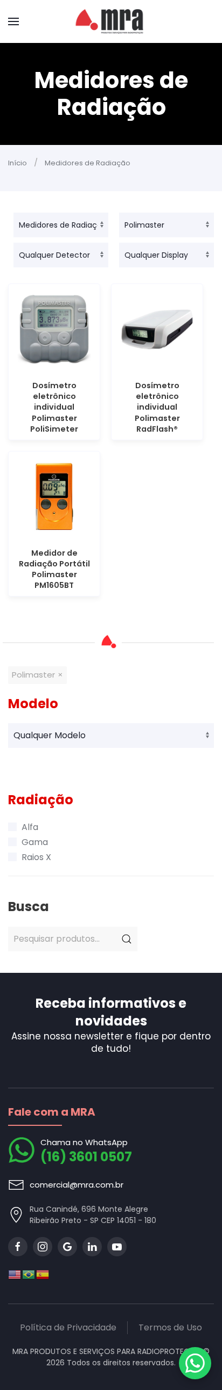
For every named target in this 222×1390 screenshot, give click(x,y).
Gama (35, 842)
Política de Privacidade (68, 1327)
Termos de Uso (170, 1327)
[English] (15, 1274)
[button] (13, 21)
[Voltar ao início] (111, 21)
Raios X (36, 857)
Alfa (30, 827)
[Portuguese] (29, 1274)
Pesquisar (126, 939)
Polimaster (33, 674)
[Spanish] (43, 1274)
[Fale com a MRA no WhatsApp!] (195, 1363)
